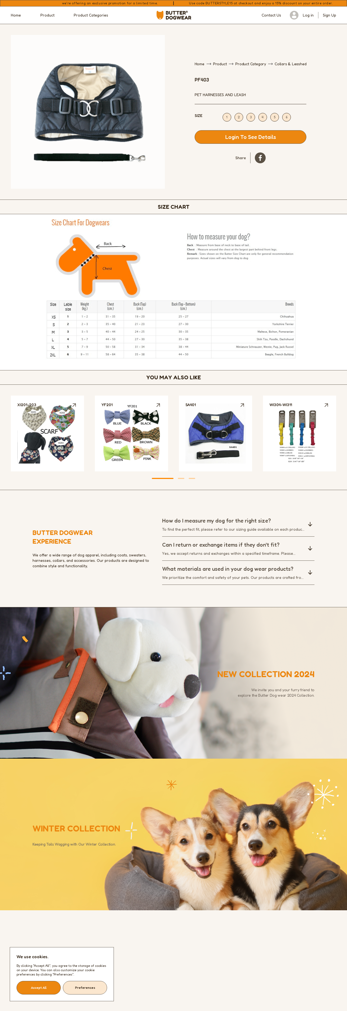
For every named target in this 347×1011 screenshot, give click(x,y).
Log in (308, 15)
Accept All (39, 988)
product (220, 63)
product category (250, 63)
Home (16, 15)
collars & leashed (290, 63)
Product (47, 15)
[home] (173, 15)
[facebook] (260, 157)
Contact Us (271, 15)
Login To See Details (250, 137)
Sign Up (329, 15)
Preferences (85, 988)
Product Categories (91, 15)
